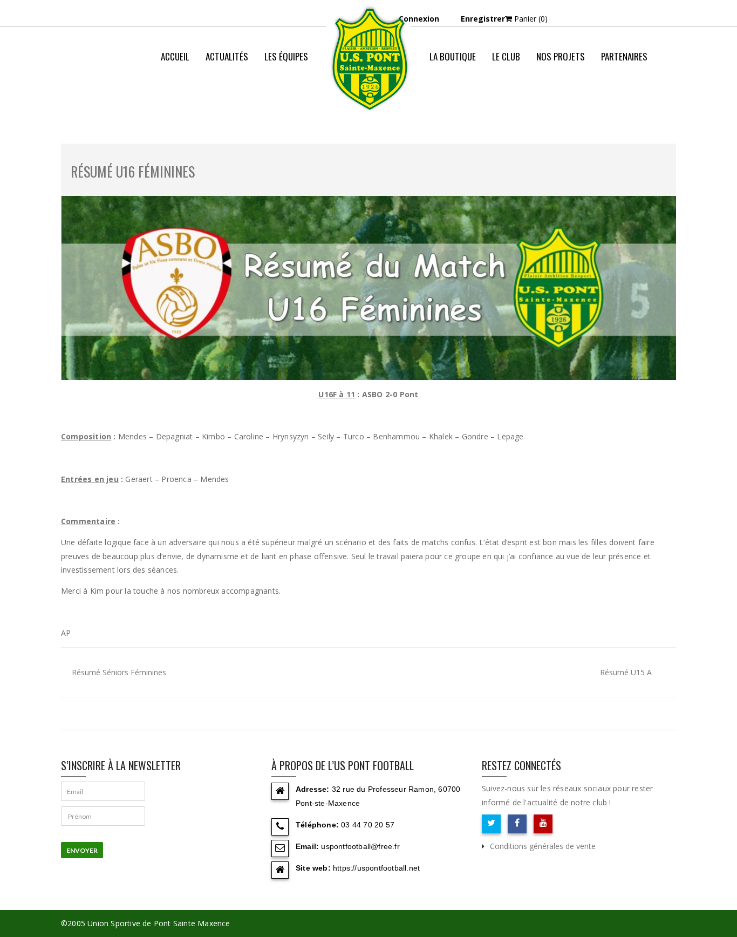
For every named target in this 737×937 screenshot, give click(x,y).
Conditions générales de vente (543, 846)
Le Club (506, 56)
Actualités (227, 56)
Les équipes (286, 56)
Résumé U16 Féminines (133, 171)
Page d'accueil (477, 99)
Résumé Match (544, 99)
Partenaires (624, 56)
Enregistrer (483, 18)
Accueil (175, 56)
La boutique (452, 56)
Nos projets (560, 56)
